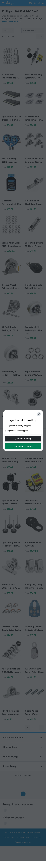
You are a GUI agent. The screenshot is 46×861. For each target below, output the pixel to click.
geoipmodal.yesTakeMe (23, 446)
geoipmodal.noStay (23, 438)
